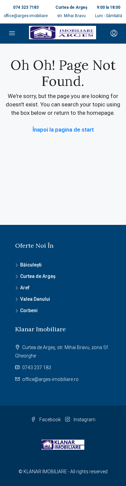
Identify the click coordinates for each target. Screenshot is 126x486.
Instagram (84, 419)
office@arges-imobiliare (26, 15)
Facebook (49, 419)
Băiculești (31, 265)
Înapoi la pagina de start (63, 129)
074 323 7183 (26, 7)
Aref (25, 287)
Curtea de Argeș (37, 276)
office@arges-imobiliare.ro (50, 379)
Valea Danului (35, 299)
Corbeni (29, 310)
